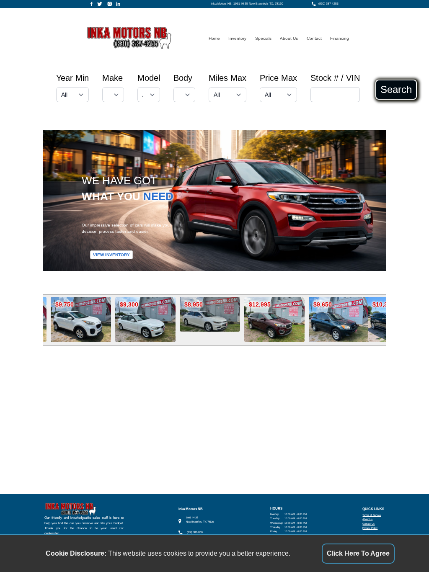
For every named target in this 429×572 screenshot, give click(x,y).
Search (396, 90)
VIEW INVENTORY (111, 255)
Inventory (237, 38)
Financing (339, 38)
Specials (263, 38)
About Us (289, 38)
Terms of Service (371, 514)
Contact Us (368, 523)
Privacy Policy (369, 527)
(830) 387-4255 (328, 3)
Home (214, 38)
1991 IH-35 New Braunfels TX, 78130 (258, 3)
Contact (314, 38)
